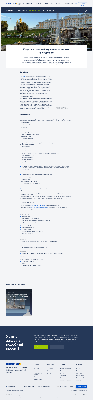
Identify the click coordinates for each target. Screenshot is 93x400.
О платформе (18, 10)
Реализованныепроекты (38, 373)
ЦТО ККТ (62, 373)
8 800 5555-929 (29, 386)
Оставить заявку (78, 10)
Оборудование (50, 10)
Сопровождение (64, 371)
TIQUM (85, 395)
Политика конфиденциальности (14, 390)
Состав (49, 373)
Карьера (78, 380)
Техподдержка (69, 3)
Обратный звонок (82, 4)
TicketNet (29, 3)
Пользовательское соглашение (78, 390)
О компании (57, 3)
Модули (43, 10)
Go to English (11, 386)
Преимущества (51, 371)
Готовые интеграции (65, 368)
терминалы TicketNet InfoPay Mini (39, 207)
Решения (24, 10)
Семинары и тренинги (65, 380)
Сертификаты (80, 375)
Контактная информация (43, 386)
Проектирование (64, 378)
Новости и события (81, 378)
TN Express (38, 3)
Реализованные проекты (34, 10)
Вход (76, 3)
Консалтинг (63, 375)
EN (52, 3)
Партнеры (79, 373)
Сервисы (45, 3)
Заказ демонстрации (57, 347)
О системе (36, 368)
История (78, 368)
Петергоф (22, 76)
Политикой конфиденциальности (58, 397)
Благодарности (80, 371)
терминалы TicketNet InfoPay (37, 205)
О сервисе (50, 368)
